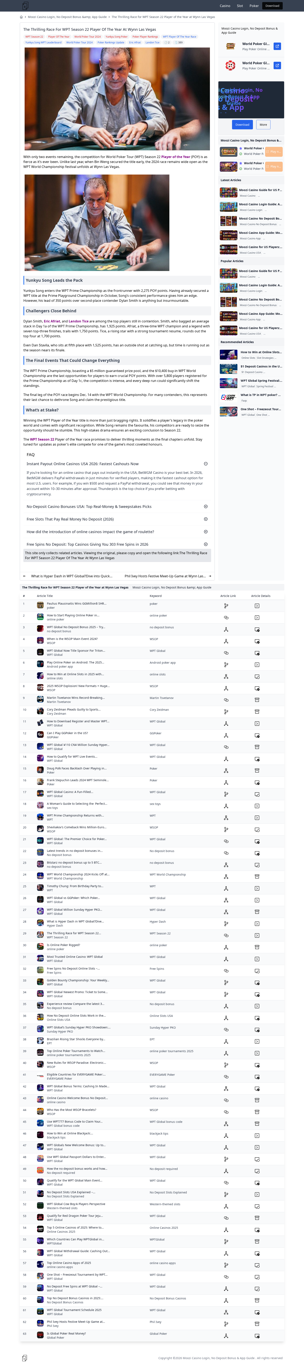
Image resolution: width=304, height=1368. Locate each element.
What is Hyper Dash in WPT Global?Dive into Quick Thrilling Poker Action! (70, 576)
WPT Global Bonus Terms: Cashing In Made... (78, 1086)
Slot (240, 6)
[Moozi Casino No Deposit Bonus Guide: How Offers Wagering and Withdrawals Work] (228, 221)
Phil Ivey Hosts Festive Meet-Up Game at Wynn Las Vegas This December (164, 576)
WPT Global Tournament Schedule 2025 (74, 1310)
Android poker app (60, 666)
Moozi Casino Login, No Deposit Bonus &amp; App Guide (67, 17)
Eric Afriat (52, 321)
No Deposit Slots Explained (65, 1196)
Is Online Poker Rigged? (63, 945)
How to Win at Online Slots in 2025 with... (75, 674)
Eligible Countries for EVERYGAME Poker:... (76, 1074)
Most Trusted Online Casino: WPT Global (75, 957)
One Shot (261, 415)
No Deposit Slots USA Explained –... (71, 1192)
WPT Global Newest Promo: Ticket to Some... (77, 992)
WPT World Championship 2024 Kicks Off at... (78, 874)
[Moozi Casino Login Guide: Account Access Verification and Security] (228, 207)
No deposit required (61, 1173)
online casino (56, 1102)
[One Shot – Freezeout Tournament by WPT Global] (228, 412)
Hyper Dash (55, 925)
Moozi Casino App (250, 238)
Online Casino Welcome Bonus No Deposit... (77, 1098)
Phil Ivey (53, 1326)
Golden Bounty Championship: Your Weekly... (78, 980)
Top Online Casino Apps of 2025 (69, 1263)
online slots (55, 678)
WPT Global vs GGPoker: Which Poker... (73, 898)
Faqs (244, 400)
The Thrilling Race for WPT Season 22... (74, 933)
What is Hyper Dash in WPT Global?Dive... (75, 921)
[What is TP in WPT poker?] (228, 397)
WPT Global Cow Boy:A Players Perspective (76, 1204)
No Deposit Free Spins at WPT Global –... (74, 1286)
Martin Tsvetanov (59, 702)
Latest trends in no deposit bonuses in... (75, 851)
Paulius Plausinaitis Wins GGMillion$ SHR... (77, 603)
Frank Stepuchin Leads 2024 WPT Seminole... (78, 780)
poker (51, 608)
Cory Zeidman (56, 713)
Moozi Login (272, 210)
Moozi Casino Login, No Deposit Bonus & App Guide (218, 1358)
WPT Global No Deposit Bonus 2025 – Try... (76, 627)
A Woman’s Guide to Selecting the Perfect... (77, 804)
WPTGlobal (54, 1243)
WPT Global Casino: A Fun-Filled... (70, 792)
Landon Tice (79, 321)
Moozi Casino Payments (278, 252)
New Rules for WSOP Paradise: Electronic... (76, 1063)
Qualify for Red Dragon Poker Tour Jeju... (75, 1216)
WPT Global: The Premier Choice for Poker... (77, 839)
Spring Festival (264, 386)
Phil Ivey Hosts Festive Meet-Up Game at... (76, 1322)
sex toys (52, 808)
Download (272, 6)
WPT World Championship (65, 878)
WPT (50, 819)
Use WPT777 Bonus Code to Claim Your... (75, 1121)
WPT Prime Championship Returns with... (75, 815)
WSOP (51, 643)
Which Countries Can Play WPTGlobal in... (75, 1239)
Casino (225, 6)
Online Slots (248, 358)
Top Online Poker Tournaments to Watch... (76, 1051)
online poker (55, 619)
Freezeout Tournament (282, 415)
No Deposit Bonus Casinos (65, 1302)
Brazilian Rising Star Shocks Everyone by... (76, 1039)
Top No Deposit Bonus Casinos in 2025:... (75, 1298)
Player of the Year (175, 157)
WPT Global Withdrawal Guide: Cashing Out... (78, 1251)
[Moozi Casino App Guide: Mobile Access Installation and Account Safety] (228, 235)
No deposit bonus (59, 855)
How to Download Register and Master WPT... (78, 721)
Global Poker (55, 1337)
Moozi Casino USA (250, 252)
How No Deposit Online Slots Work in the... (76, 1015)
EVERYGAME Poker (59, 1078)
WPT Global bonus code (63, 1126)
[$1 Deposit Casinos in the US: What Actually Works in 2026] (228, 369)
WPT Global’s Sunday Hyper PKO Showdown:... (79, 1027)
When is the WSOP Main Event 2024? (72, 639)
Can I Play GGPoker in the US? (67, 733)
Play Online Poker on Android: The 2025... (75, 662)
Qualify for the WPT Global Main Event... (74, 1180)
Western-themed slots (62, 1208)
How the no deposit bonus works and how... (77, 1169)
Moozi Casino (247, 195)
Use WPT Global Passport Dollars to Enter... (76, 1157)
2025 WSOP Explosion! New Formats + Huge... (78, 686)
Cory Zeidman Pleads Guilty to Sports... (74, 709)
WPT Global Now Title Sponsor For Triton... (76, 651)
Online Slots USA (58, 1020)
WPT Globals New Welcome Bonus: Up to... (76, 1145)
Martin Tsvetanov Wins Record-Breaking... (76, 698)
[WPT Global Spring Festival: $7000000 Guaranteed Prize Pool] (228, 383)
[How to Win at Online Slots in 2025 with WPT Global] (228, 355)
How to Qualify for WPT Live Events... (72, 756)
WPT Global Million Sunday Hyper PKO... (74, 910)
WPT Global (248, 386)
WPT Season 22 (42, 439)
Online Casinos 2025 (61, 1232)
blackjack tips (56, 1137)
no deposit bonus (59, 631)
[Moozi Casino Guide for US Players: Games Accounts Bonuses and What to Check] (228, 192)
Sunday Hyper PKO (60, 1031)
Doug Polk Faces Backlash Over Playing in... (77, 768)
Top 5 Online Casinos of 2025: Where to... (75, 1227)
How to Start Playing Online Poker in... (73, 615)
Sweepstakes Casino (276, 372)
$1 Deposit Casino (252, 372)
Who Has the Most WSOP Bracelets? (71, 1110)
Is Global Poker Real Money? (66, 1333)
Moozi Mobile (271, 238)
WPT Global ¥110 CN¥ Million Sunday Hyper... (78, 745)
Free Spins (54, 973)
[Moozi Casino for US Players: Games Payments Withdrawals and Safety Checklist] (228, 249)
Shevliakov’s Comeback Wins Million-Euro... (77, 827)
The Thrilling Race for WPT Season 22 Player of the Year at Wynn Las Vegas (163, 17)
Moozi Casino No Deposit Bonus (258, 224)
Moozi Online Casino (270, 195)
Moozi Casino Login (251, 210)
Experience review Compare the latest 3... (75, 1004)
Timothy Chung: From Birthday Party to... (75, 886)
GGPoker (53, 737)
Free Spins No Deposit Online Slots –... (73, 968)
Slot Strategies (265, 358)
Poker (254, 6)
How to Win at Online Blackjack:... (70, 1133)
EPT (49, 1043)
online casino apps (60, 1267)
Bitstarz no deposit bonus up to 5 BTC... (74, 862)
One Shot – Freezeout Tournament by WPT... (77, 1274)
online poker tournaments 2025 (69, 1055)
